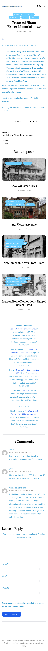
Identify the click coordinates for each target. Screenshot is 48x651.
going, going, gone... (15, 240)
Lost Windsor (24, 278)
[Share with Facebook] (27, 121)
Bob (11, 329)
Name (5, 564)
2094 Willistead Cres (24, 186)
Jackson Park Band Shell (26, 329)
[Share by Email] (39, 121)
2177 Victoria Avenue (24, 224)
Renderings (15, 17)
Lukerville (25, 390)
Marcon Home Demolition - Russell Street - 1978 (24, 303)
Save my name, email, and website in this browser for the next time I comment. (23, 605)
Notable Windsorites (15, 204)
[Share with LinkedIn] (33, 121)
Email (4, 576)
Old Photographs (13, 163)
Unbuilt (25, 17)
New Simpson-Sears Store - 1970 (24, 263)
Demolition (11, 278)
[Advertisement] (25, 629)
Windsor (34, 17)
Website (5, 588)
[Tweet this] (30, 121)
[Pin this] (36, 121)
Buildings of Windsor (15, 201)
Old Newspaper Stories (24, 14)
